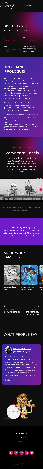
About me (21, 442)
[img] (12, 275)
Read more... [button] (10, 380)
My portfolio (21, 437)
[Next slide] (40, 189)
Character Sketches (12, 312)
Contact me (21, 433)
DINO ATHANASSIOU (22, 348)
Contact (28, 6)
